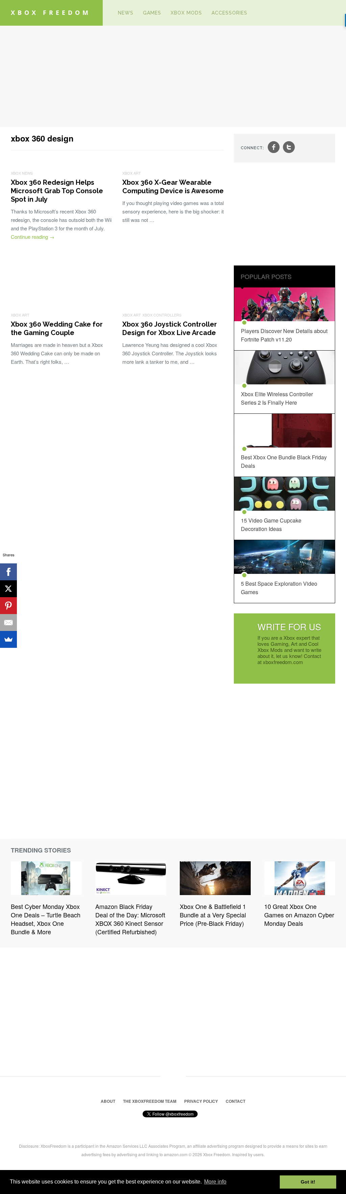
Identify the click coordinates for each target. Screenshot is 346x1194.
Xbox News (22, 173)
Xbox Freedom (51, 12)
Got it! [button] (308, 1182)
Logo (103, 13)
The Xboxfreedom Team (149, 1101)
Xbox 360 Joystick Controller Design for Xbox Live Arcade (169, 328)
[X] (8, 588)
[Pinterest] (8, 605)
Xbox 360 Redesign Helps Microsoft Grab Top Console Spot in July (57, 190)
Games (152, 13)
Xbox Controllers (161, 314)
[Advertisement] (173, 76)
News (125, 13)
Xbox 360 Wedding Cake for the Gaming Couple (57, 328)
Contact (235, 1101)
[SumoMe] (8, 639)
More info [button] (215, 1182)
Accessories (229, 13)
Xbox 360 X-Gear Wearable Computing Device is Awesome (173, 186)
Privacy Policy (201, 1101)
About (108, 1101)
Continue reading (32, 236)
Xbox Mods (186, 13)
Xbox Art (131, 173)
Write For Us (289, 626)
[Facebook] (8, 571)
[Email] (8, 622)
